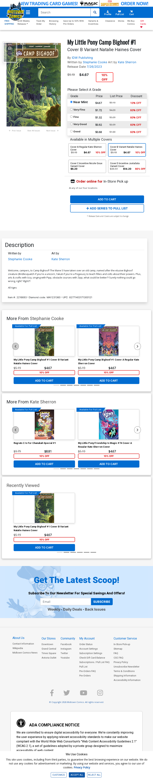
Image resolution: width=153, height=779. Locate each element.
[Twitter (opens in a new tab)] (66, 694)
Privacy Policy (121, 662)
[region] (15, 346)
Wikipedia (18, 648)
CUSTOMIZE (58, 775)
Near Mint (80, 102)
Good (76, 131)
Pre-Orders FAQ (87, 671)
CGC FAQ (118, 657)
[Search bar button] (94, 12)
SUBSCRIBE (101, 602)
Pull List (83, 666)
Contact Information (23, 643)
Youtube (65, 657)
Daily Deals (72, 609)
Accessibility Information (127, 680)
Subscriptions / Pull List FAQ (94, 662)
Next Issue (50, 131)
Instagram (66, 648)
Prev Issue (16, 131)
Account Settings (88, 648)
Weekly (54, 609)
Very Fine (79, 109)
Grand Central (49, 648)
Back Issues (95, 609)
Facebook (66, 644)
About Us (18, 638)
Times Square (49, 653)
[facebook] (52, 694)
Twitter (64, 653)
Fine (76, 116)
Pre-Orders (85, 675)
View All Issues (33, 131)
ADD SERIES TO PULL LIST (108, 208)
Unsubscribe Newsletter (126, 666)
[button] (28, 12)
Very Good (80, 124)
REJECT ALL (94, 775)
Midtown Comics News (25, 652)
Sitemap (118, 648)
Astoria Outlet (49, 657)
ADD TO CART (107, 199)
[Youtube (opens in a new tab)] (83, 694)
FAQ (116, 653)
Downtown (47, 644)
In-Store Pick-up (122, 644)
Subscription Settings (90, 653)
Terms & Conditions (124, 671)
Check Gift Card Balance (92, 657)
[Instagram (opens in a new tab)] (100, 694)
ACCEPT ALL (77, 775)
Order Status (86, 644)
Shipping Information (125, 675)
